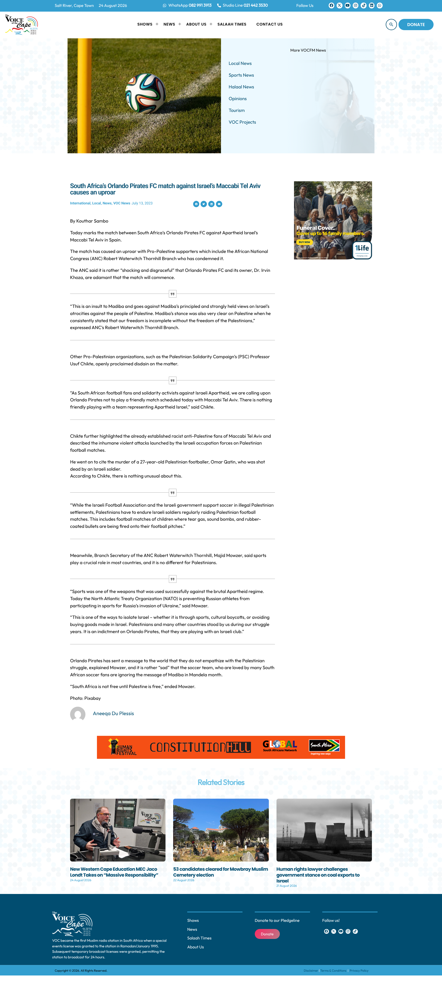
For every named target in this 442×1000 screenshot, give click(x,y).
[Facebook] (331, 5)
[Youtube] (347, 5)
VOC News (121, 203)
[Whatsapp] (379, 5)
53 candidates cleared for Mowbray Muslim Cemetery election (220, 872)
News (107, 203)
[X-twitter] (339, 5)
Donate (416, 24)
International (80, 203)
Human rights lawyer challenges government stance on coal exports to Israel (318, 875)
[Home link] (21, 24)
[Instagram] (355, 5)
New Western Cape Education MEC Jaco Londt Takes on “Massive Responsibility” (114, 872)
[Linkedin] (371, 5)
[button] (196, 204)
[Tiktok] (363, 5)
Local (96, 203)
